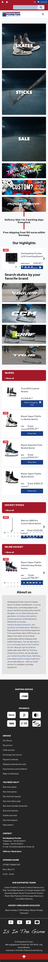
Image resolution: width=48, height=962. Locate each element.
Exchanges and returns (12, 754)
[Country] (35, 2)
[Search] (41, 7)
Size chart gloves (10, 791)
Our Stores (7, 740)
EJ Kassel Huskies (32, 890)
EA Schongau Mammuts (32, 896)
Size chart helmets (10, 810)
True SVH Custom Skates (30, 390)
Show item (32, 433)
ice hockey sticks (23, 616)
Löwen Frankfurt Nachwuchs (31, 887)
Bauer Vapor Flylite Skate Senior (31, 475)
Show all (10, 378)
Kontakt (19, 950)
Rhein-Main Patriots (13, 896)
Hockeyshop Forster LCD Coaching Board (32, 255)
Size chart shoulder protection (15, 806)
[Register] (7, 2)
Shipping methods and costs (14, 764)
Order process (9, 750)
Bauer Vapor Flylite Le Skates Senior (31, 418)
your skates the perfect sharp (19, 656)
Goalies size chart (10, 815)
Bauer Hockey (11, 910)
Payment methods (10, 759)
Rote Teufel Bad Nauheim (13, 890)
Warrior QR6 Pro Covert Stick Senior (31, 522)
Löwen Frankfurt (11, 887)
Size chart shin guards (12, 796)
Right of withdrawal (11, 773)
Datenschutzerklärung (33, 950)
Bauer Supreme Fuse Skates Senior (31, 446)
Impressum (10, 950)
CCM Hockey (23, 910)
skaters (10, 610)
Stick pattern (8, 825)
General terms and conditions (15, 769)
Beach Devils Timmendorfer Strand (27, 893)
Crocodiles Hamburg (24, 899)
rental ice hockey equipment (27, 658)
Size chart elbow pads (12, 801)
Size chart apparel (10, 820)
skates (13, 616)
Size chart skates (10, 787)
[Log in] (3, 2)
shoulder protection (23, 624)
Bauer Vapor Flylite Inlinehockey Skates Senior (31, 565)
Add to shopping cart (31, 403)
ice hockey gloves (22, 627)
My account (7, 745)
